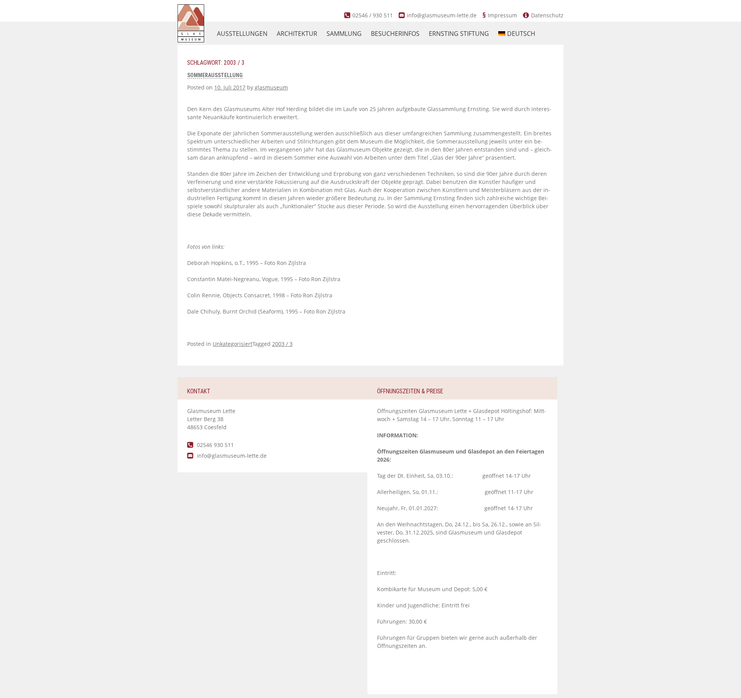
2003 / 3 (282, 343)
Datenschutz (547, 15)
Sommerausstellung (215, 75)
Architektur (297, 33)
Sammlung (344, 33)
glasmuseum (271, 87)
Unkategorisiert (232, 343)
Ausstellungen (242, 33)
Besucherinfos (395, 33)
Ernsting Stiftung (459, 33)
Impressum (502, 15)
